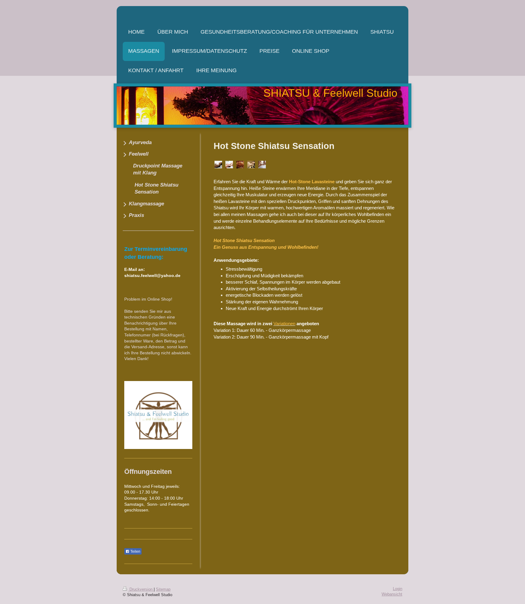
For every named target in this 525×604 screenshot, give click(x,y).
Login (397, 589)
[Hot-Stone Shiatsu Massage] (218, 164)
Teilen (134, 551)
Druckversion (141, 589)
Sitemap (163, 589)
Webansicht (392, 594)
